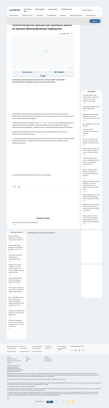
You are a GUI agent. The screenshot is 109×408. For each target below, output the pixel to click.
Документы (40, 15)
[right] (100, 15)
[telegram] (19, 187)
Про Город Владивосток (25, 351)
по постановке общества (46, 123)
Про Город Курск (23, 348)
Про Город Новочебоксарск (12, 346)
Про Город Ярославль (11, 348)
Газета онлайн (53, 9)
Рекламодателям (66, 9)
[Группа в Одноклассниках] (75, 350)
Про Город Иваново (62, 346)
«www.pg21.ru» (17, 365)
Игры (25, 11)
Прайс (27, 360)
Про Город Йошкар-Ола (37, 346)
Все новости (27, 9)
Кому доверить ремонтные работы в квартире (25, 223)
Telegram (9, 357)
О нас (27, 357)
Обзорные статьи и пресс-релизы (14, 360)
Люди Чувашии (39, 9)
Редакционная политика (12, 358)
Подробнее (46, 384)
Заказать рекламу (91, 15)
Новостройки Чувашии (76, 15)
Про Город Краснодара (37, 351)
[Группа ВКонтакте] (27, 72)
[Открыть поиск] (97, 10)
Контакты (47, 357)
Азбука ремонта (13, 15)
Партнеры (9, 362)
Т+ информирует (51, 15)
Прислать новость (87, 10)
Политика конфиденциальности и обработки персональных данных (21, 386)
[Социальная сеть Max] (43, 75)
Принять (95, 21)
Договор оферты (48, 358)
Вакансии (62, 15)
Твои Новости (23, 346)
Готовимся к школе (27, 15)
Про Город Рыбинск (36, 348)
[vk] (14, 187)
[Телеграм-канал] (59, 72)
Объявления (28, 358)
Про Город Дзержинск (11, 351)
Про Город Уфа (48, 348)
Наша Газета (47, 346)
